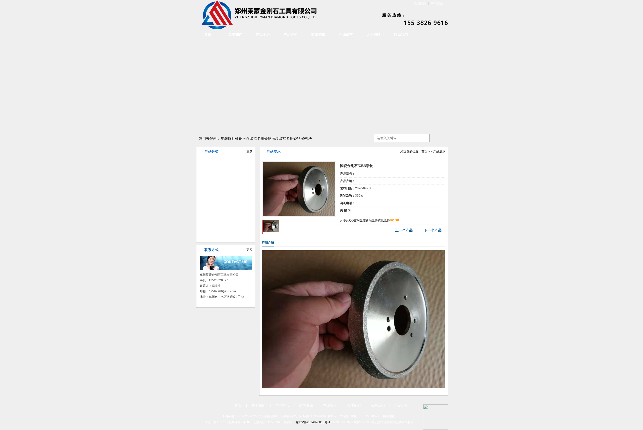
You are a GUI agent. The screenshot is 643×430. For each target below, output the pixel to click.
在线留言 (346, 35)
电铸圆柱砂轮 (231, 138)
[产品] (299, 215)
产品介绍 (291, 35)
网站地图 (389, 416)
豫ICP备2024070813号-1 (313, 422)
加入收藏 (437, 3)
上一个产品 (404, 230)
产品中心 (263, 35)
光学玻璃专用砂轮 (257, 138)
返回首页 (420, 3)
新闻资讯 (318, 35)
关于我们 (235, 35)
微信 (363, 220)
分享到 (344, 220)
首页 (207, 35)
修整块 (306, 138)
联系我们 (401, 35)
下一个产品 (433, 230)
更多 (249, 151)
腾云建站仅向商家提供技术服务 (392, 422)
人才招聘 (373, 35)
